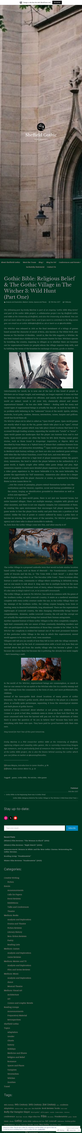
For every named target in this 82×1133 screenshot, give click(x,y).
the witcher (32, 777)
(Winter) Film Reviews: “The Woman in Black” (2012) (26, 840)
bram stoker (64, 1108)
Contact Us (51, 267)
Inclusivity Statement (35, 267)
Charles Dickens (59, 1112)
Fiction (11, 881)
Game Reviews (14, 957)
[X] (10, 818)
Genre (6, 1121)
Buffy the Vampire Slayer (17, 1111)
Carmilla (52, 1112)
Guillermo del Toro (38, 1121)
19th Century (21, 1104)
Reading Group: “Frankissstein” (17, 856)
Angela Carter (27, 1108)
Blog (40, 262)
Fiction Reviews (15, 927)
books (57, 1108)
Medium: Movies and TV (15, 961)
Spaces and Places (40, 302)
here (34, 320)
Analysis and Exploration (14, 302)
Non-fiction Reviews (17, 936)
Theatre (11, 911)
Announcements (15, 890)
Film (44, 1116)
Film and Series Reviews (19, 969)
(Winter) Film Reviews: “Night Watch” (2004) (23, 845)
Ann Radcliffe (36, 1108)
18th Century (9, 1105)
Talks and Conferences (18, 906)
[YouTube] (15, 818)
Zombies (12, 1082)
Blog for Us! (51, 262)
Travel (7, 1086)
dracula (25, 1117)
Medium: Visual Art (13, 990)
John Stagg (18, 1124)
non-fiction (53, 1124)
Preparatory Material (17, 1015)
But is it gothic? (35, 1112)
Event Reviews (14, 898)
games (14, 777)
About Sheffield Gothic (10, 262)
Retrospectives (14, 1019)
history (11, 1044)
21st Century (49, 1104)
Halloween (61, 1121)
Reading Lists (14, 944)
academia (64, 1104)
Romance (12, 1061)
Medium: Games (28, 302)
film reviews (51, 1117)
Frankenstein (61, 1116)
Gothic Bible (22, 777)
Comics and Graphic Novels (20, 1002)
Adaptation (13, 1032)
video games (42, 777)
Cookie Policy (41, 1129)
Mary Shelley (44, 1124)
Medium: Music (11, 973)
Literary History (15, 932)
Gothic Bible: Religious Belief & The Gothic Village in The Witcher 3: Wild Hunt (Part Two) (44, 798)
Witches (11, 1078)
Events (7, 886)
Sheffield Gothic (41, 135)
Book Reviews (48, 1108)
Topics (7, 1028)
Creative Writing (11, 877)
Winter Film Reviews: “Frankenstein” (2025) (23, 860)
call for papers (44, 1112)
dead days (19, 1117)
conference (9, 1116)
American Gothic (19, 1108)
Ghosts (11, 1040)
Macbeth (36, 1124)
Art (9, 998)
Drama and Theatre (17, 923)
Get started (57, 2)
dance (10, 982)
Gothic (18, 1120)
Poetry (10, 940)
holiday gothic (70, 1121)
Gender (11, 1036)
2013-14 (58, 1105)
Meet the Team (29, 262)
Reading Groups (11, 1007)
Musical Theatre (15, 986)
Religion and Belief (16, 1057)
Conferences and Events (69, 262)
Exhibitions (13, 902)
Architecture (13, 994)
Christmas (67, 1112)
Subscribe (72, 828)
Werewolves (13, 1073)
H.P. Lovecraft (51, 1121)
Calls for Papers (15, 894)
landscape (24, 1124)
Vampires (12, 1069)
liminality (30, 1124)
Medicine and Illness (17, 1053)
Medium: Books (11, 915)
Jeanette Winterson (9, 1124)
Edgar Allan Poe (34, 1117)
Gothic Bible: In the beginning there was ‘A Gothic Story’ (25, 794)
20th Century (35, 1104)
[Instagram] (6, 818)
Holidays (12, 1048)
